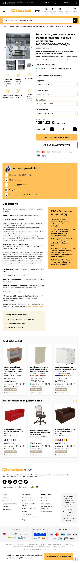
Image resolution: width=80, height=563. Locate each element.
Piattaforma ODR (46, 511)
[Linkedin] (20, 482)
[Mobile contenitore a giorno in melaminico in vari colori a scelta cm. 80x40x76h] (14, 356)
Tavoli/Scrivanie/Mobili (16, 323)
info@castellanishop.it (36, 306)
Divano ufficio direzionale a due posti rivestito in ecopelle (65, 431)
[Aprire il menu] (5, 10)
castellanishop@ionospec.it (43, 546)
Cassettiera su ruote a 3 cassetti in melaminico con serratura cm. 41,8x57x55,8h (65, 369)
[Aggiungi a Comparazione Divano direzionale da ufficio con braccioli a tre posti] (17, 446)
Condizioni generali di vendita (32, 549)
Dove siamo (45, 498)
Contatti (5, 506)
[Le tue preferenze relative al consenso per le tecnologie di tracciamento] (76, 559)
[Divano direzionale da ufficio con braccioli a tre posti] (14, 415)
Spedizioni (25, 511)
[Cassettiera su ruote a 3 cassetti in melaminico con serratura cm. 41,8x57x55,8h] (65, 356)
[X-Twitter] (15, 482)
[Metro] (37, 487)
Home (4, 26)
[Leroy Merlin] (32, 487)
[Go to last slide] (3, 3)
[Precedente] (5, 47)
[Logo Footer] (40, 470)
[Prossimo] (31, 47)
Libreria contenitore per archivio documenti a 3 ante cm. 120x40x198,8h (39, 369)
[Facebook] (4, 482)
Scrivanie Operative (15, 327)
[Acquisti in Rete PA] (22, 487)
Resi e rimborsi (26, 514)
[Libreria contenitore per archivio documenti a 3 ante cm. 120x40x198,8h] (40, 356)
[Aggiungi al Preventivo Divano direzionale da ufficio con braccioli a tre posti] (20, 446)
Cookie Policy (45, 501)
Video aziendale (7, 501)
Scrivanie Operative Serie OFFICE (21, 320)
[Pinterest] (26, 482)
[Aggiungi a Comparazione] (40, 72)
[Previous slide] (73, 341)
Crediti (55, 549)
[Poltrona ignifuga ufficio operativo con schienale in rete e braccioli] (40, 415)
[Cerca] (75, 20)
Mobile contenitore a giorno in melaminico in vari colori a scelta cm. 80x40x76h (13, 369)
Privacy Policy (45, 503)
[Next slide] (77, 3)
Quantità (40, 129)
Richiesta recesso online (29, 517)
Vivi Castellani (6, 509)
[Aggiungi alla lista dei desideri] (37, 72)
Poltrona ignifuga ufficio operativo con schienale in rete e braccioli (40, 432)
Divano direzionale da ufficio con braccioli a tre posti (13, 431)
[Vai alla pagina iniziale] (25, 11)
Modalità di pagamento (29, 508)
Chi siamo (5, 498)
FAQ (23, 520)
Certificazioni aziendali (9, 503)
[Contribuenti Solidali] (40, 534)
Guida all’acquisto (27, 498)
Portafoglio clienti (27, 501)
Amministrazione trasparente (46, 507)
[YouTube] (10, 482)
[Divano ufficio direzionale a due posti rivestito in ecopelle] (65, 415)
